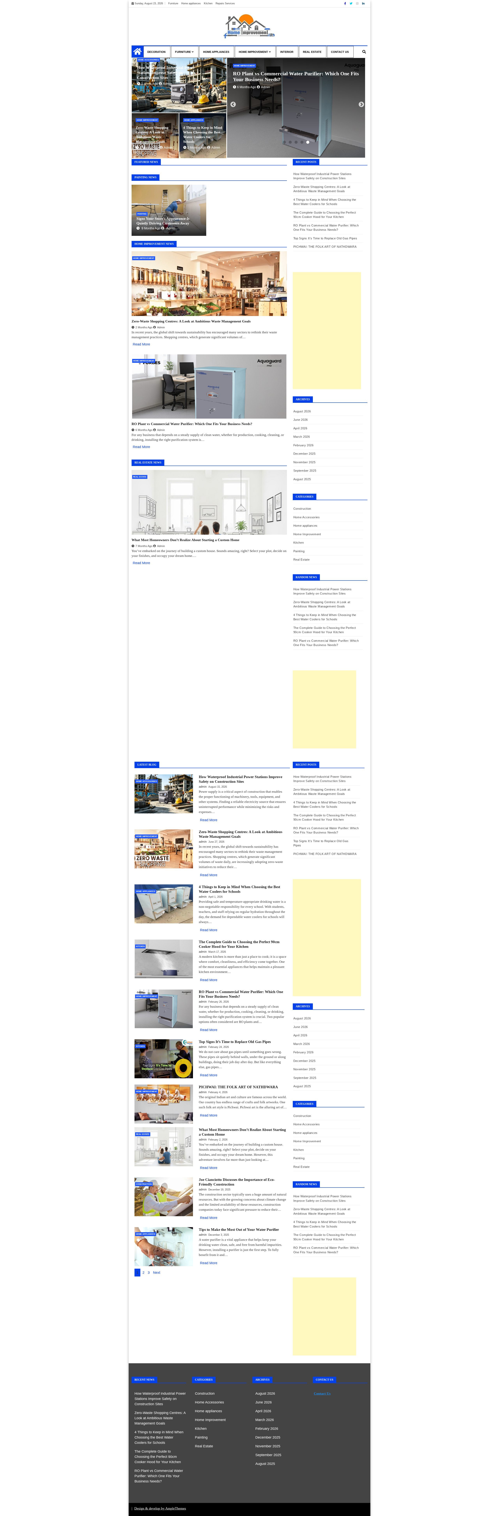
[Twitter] (351, 3)
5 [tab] (308, 142)
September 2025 (304, 470)
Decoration (156, 51)
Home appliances (191, 3)
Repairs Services (225, 3)
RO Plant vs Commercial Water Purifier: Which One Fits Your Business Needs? (192, 424)
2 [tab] (290, 142)
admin (167, 83)
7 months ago (143, 546)
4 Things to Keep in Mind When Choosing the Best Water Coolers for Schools (158, 1437)
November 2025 (304, 462)
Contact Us (340, 51)
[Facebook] (345, 3)
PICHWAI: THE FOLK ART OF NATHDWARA (325, 246)
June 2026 (300, 419)
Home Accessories (148, 60)
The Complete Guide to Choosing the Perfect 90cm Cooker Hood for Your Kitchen (157, 1456)
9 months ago (151, 228)
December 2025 (304, 453)
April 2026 (300, 428)
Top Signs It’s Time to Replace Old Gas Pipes (327, 238)
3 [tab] (296, 142)
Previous (232, 103)
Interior (286, 51)
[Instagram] (357, 3)
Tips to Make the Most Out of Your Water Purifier (239, 1230)
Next (360, 103)
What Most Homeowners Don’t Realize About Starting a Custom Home (185, 540)
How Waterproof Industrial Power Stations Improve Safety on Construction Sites (166, 72)
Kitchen (208, 3)
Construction (302, 508)
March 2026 (301, 436)
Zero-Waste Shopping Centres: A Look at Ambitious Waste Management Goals (191, 321)
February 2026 (303, 445)
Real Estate (312, 51)
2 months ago (149, 147)
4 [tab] (302, 142)
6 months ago (143, 429)
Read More (141, 344)
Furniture (173, 3)
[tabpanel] (296, 108)
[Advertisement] (327, 330)
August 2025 (302, 479)
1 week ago (149, 83)
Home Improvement (253, 51)
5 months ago (196, 147)
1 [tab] (284, 142)
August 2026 (302, 411)
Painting (142, 214)
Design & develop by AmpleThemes (160, 1508)
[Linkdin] (363, 3)
